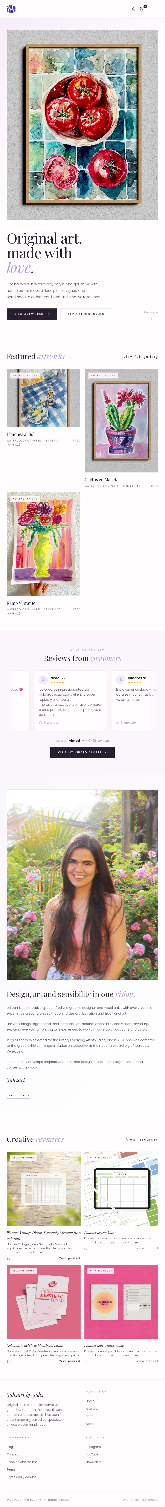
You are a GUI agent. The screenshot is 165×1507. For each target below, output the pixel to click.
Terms (11, 1470)
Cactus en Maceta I (103, 479)
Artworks (92, 1409)
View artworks (28, 314)
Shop (89, 1416)
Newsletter (93, 1462)
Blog (10, 1447)
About (90, 1424)
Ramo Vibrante (21, 603)
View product (70, 1258)
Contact (13, 1454)
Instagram (93, 1447)
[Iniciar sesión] (133, 9)
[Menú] (155, 9)
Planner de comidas (99, 1232)
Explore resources (86, 314)
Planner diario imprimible (104, 1345)
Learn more (18, 1095)
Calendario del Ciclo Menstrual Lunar (35, 1345)
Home (90, 1401)
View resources (142, 1140)
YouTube (92, 1454)
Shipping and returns (22, 1462)
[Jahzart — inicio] (11, 9)
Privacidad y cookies (21, 1477)
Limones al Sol (21, 434)
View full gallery (141, 357)
